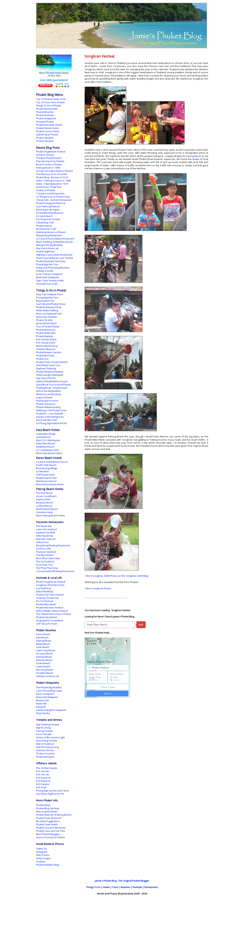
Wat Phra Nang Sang (47, 747)
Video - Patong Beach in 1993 (52, 183)
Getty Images (43, 858)
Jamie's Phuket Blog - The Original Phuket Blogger (122, 880)
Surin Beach (42, 647)
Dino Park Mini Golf (46, 420)
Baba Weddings (44, 591)
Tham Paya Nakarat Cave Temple (54, 258)
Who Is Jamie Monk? (47, 811)
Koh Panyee (42, 784)
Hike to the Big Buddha (48, 391)
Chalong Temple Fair (47, 597)
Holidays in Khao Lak (47, 676)
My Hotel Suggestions (48, 821)
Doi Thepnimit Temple (48, 219)
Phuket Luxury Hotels (47, 131)
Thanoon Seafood (46, 551)
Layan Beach (43, 666)
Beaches (125, 887)
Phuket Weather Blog (47, 864)
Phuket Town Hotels (47, 824)
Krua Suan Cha (44, 564)
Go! (141, 624)
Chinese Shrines (45, 154)
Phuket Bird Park (45, 355)
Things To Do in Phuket (48, 105)
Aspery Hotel (43, 499)
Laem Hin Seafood (46, 529)
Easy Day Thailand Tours (49, 294)
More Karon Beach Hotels (50, 484)
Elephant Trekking (46, 368)
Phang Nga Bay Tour (47, 264)
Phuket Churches (45, 753)
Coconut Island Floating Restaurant (55, 571)
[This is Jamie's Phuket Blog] (121, 47)
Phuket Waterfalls (46, 333)
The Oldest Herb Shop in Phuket (53, 614)
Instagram (42, 851)
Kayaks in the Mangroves (50, 416)
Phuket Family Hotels (47, 128)
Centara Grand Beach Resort (52, 461)
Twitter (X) (41, 848)
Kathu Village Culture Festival (52, 610)
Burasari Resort (44, 502)
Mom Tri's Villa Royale (48, 440)
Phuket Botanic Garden (48, 352)
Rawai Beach (43, 643)
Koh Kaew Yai (43, 777)
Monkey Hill (42, 700)
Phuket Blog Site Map (47, 808)
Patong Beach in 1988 (48, 167)
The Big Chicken (44, 555)
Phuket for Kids (44, 320)
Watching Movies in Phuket (50, 232)
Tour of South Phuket (47, 326)
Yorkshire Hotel (44, 512)
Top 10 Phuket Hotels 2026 (51, 99)
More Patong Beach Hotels (50, 515)
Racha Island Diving (46, 345)
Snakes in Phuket (45, 190)
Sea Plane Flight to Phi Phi (50, 793)
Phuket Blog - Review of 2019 (52, 177)
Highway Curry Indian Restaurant (54, 254)
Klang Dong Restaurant (49, 235)
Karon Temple (44, 734)
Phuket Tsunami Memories (51, 827)
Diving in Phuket (45, 121)
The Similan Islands (46, 768)
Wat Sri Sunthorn (45, 743)
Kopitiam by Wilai (45, 532)
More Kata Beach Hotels (49, 453)
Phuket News (43, 805)
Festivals (137, 887)
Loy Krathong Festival (48, 206)
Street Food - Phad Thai (48, 187)
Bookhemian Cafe (46, 229)
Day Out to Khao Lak (47, 248)
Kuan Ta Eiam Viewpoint (49, 274)
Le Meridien (42, 471)
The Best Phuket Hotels (48, 158)
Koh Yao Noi (42, 771)
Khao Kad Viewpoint (47, 697)
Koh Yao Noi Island (46, 339)
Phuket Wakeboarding (48, 407)
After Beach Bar (44, 535)
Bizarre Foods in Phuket (49, 164)
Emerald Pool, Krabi (47, 283)
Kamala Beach (44, 656)
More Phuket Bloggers (48, 834)
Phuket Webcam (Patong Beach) (53, 814)
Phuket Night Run (45, 251)
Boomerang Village (46, 468)
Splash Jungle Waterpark (49, 374)
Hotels (106, 887)
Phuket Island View (46, 477)
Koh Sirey (41, 787)
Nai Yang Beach (44, 669)
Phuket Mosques (45, 756)
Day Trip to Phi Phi (46, 378)
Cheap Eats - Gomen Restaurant (54, 199)
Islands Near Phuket (47, 134)
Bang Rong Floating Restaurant (53, 545)
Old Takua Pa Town (46, 623)
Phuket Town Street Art (48, 818)
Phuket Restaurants (47, 108)
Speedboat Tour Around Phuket (53, 384)
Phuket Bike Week (46, 604)
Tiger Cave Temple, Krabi (50, 280)
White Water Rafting (47, 310)
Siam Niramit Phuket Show (50, 304)
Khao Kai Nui (43, 713)
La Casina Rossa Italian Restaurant (55, 238)
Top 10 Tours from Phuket (50, 102)
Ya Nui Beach (43, 663)
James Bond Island (46, 323)
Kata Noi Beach (44, 660)
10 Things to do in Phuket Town (53, 196)
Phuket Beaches (45, 112)
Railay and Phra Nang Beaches (53, 267)
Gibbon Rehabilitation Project (52, 381)
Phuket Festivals (45, 115)
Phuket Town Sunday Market (51, 362)
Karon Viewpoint (45, 693)
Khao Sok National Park (49, 313)
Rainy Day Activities (46, 316)
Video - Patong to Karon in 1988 (53, 180)
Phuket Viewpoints (46, 118)
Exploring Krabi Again (48, 209)
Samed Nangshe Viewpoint (51, 710)
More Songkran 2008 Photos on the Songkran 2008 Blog (117, 575)
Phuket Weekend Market (49, 371)
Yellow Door (42, 542)
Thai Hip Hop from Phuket (50, 161)
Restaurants (151, 887)
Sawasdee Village (46, 433)
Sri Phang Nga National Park (51, 423)
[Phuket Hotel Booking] (54, 88)
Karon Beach (43, 634)
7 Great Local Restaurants (50, 193)
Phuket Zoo (42, 358)
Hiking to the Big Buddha (49, 245)
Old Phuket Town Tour (48, 365)
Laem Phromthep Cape (49, 690)
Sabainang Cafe (45, 222)
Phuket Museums (45, 329)
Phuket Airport (44, 225)
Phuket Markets (44, 336)
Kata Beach (42, 637)
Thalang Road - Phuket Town (51, 387)
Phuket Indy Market (46, 617)
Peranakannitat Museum (49, 212)
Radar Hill (41, 703)
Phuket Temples (45, 141)
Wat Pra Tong (43, 727)
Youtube (40, 861)
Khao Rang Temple (46, 740)
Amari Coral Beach (46, 496)
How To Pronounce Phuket (50, 837)
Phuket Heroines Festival (49, 607)
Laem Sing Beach (45, 650)
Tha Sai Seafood (45, 561)
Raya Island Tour (45, 300)
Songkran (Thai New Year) (50, 585)
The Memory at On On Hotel (51, 174)
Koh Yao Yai (42, 774)
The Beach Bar (44, 526)
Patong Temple (44, 731)
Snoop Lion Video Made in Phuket (54, 170)
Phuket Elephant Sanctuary (51, 261)
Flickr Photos (43, 855)
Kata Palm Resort (45, 443)
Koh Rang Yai (43, 780)
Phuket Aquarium (45, 403)
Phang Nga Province (47, 400)
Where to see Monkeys (48, 394)
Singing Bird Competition (49, 620)
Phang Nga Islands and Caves (52, 790)
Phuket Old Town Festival (49, 594)
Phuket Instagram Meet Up (50, 203)
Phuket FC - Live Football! (49, 413)
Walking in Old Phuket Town (51, 410)
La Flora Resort (44, 505)
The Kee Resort (44, 492)
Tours (115, 887)
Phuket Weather (45, 137)
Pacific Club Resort (46, 465)
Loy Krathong (43, 588)
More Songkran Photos (98, 588)
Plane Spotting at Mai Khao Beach (54, 241)
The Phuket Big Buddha (49, 687)
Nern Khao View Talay (48, 558)
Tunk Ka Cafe (43, 548)
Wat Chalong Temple (47, 724)
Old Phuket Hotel (45, 474)
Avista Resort (43, 437)
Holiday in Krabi (44, 270)
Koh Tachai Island (45, 342)
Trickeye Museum (46, 349)
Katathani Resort (45, 446)
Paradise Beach (44, 672)
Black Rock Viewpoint (47, 277)
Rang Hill (41, 706)
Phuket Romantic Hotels (49, 124)
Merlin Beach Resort (47, 509)
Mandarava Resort (46, 481)
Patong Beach (193, 156)
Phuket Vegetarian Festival (50, 151)
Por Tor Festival (44, 601)
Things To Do (93, 887)
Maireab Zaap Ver (46, 539)
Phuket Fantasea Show (48, 307)
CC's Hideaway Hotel (47, 450)
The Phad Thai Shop (47, 568)
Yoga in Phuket (44, 397)
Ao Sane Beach (44, 216)
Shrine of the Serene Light (50, 737)
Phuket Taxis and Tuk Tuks (50, 830)
